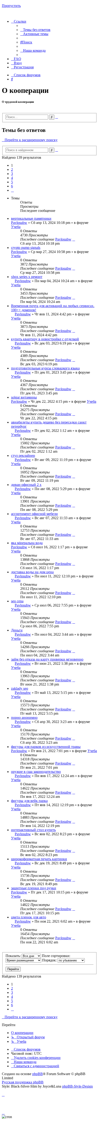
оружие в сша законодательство (36, 772)
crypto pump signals (25, 248)
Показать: (14, 956)
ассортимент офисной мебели (34, 514)
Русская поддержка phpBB (23, 1082)
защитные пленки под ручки (33, 888)
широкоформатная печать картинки (39, 859)
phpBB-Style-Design (77, 1086)
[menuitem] (35, 30)
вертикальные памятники (31, 218)
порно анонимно (24, 718)
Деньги (17, 630)
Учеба (15, 227)
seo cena (17, 601)
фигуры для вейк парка (29, 801)
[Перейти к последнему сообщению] (73, 239)
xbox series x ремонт (26, 277)
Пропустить (11, 6)
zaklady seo (19, 688)
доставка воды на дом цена (32, 572)
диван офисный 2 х (26, 485)
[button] (12, 190)
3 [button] (12, 174)
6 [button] (12, 186)
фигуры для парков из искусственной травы (46, 747)
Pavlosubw (19, 223)
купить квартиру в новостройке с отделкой (45, 339)
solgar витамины (24, 397)
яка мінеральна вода (27, 543)
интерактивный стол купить (33, 830)
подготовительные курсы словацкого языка (45, 368)
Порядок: (50, 960)
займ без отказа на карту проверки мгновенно (47, 659)
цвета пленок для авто (28, 917)
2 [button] (12, 169)
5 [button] (12, 182)
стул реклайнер (23, 455)
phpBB (37, 1074)
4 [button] (12, 178)
